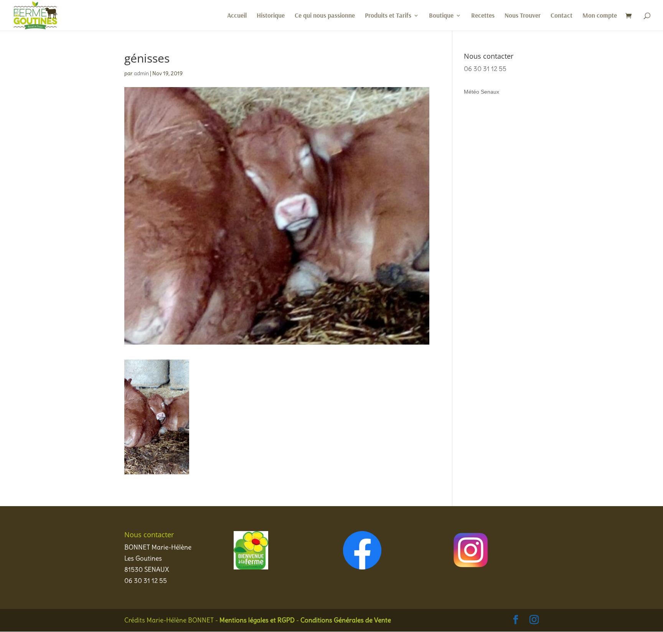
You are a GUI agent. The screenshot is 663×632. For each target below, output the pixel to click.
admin (141, 73)
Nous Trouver (523, 16)
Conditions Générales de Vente (345, 620)
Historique (271, 16)
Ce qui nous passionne (325, 16)
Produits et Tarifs (388, 16)
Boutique (441, 16)
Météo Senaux (481, 92)
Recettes (483, 16)
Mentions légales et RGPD (257, 620)
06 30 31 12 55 (485, 68)
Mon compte (599, 16)
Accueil (237, 16)
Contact (561, 16)
